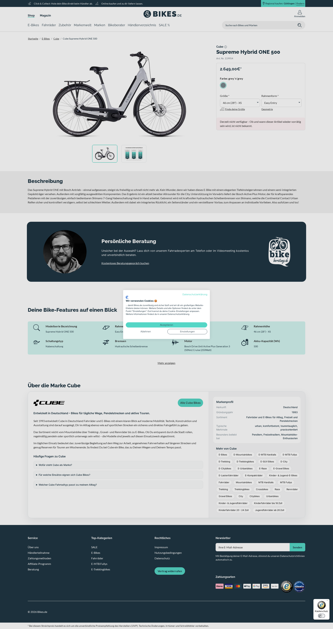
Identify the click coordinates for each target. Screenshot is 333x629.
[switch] (321, 616)
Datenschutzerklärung (194, 294)
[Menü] (327, 601)
